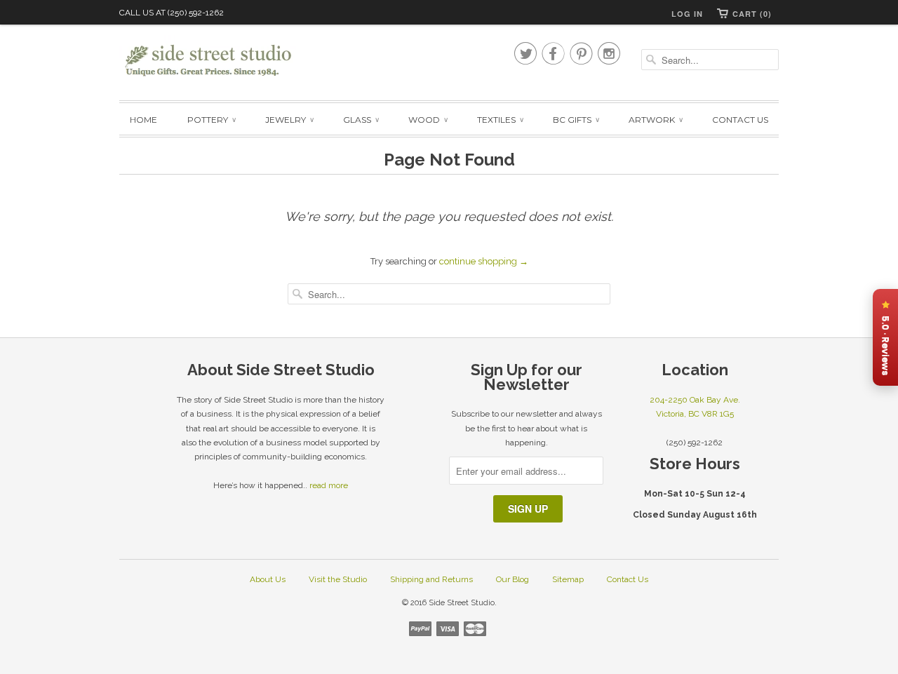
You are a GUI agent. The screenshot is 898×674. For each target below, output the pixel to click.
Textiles (500, 119)
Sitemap (568, 579)
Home (143, 119)
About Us (268, 579)
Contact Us (740, 119)
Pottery (211, 119)
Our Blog (512, 579)
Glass (360, 119)
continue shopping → (483, 261)
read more (328, 485)
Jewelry (289, 119)
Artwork (655, 119)
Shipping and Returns (431, 579)
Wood (427, 119)
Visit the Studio (338, 579)
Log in (687, 13)
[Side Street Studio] (217, 60)
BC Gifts (575, 119)
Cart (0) (752, 13)
